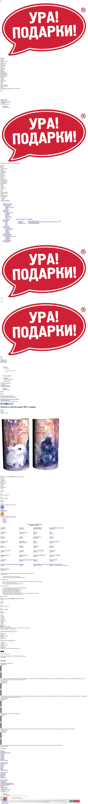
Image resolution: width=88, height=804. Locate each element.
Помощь (2, 786)
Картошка (21, 527)
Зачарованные (52, 550)
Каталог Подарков (4, 760)
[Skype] (11, 403)
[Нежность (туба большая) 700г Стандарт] (30, 474)
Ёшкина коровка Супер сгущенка (56, 527)
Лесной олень (3, 559)
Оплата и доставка (4, 779)
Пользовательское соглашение (6, 783)
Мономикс (35, 559)
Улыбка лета (35, 546)
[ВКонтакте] (1, 403)
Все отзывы (2, 663)
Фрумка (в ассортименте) (38, 550)
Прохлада (51, 536)
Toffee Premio (22, 541)
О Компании (3, 748)
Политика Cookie (47, 801)
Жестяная (2, 776)
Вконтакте (5, 106)
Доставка (5, 522)
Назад (7, 368)
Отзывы (2, 757)
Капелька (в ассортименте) (55, 555)
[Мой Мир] (4, 403)
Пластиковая (3, 774)
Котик (2, 546)
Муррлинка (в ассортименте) (39, 555)
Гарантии (2, 756)
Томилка (35, 532)
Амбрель (21, 536)
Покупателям (3, 777)
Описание (5, 518)
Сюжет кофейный (37, 536)
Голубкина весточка (23, 555)
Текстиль (2, 400)
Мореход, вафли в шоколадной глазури (41, 564)
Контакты (2, 759)
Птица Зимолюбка (53, 559)
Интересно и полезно (4, 785)
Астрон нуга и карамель (6, 550)
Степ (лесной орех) (23, 532)
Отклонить (76, 801)
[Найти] (1, 91)
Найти (2, 799)
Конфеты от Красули (5, 555)
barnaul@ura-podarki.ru (5, 101)
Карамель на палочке (5, 568)
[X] (6, 403)
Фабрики (2, 754)
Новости (2, 750)
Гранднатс (3, 536)
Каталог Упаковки (4, 770)
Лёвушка (21, 546)
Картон (1, 766)
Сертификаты (3, 782)
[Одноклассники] (3, 403)
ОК (71, 801)
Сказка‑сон (21, 550)
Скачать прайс (3, 780)
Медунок (51, 546)
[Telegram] (13, 403)
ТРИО (51, 532)
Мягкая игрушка (3, 763)
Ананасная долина (4, 541)
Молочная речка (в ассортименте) (26, 559)
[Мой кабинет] (1, 300)
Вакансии (2, 758)
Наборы (5, 400)
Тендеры (2, 753)
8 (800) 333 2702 (4, 99)
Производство (3, 751)
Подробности (3, 638)
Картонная (2, 775)
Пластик (2, 765)
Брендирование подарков (5, 752)
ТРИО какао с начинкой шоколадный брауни (10, 564)
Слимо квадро (3, 532)
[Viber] (8, 403)
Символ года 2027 (4, 762)
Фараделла (21, 564)
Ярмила (35, 541)
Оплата (4, 520)
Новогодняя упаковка (4, 396)
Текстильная (3, 773)
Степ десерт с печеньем (54, 541)
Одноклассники (6, 107)
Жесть (8, 400)
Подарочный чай (12, 396)
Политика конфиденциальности (7, 784)
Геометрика (3, 527)
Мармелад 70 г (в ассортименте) (56, 564)
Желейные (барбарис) (37, 527)
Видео (4, 519)
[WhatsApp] (9, 403)
